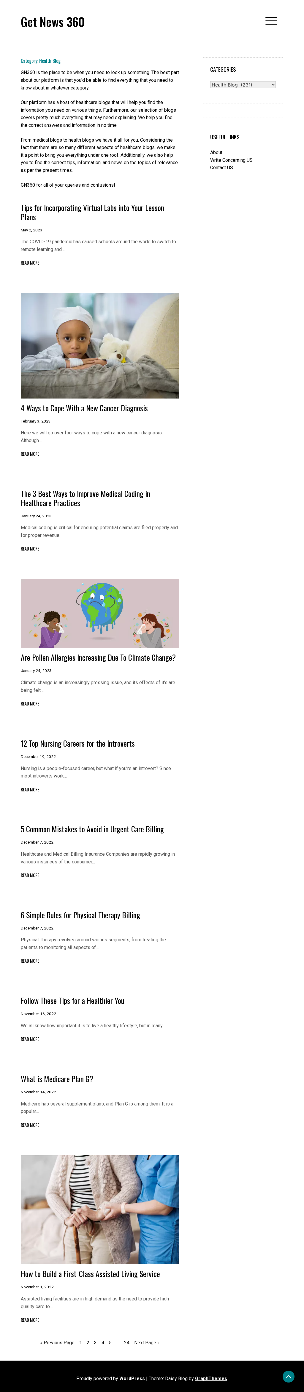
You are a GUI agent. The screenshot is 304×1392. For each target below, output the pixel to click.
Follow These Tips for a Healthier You (72, 1000)
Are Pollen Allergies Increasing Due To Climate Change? (98, 657)
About (216, 152)
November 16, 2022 (38, 1013)
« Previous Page (57, 1342)
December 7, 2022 (37, 842)
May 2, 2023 (31, 230)
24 (126, 1342)
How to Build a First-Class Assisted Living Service (90, 1273)
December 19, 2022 (38, 756)
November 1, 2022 (37, 1286)
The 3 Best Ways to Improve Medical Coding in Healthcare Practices (85, 498)
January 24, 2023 (36, 515)
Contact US (221, 167)
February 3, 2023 (36, 421)
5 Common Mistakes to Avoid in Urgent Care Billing (92, 828)
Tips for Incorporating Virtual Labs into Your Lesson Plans (92, 212)
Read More (30, 263)
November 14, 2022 (38, 1091)
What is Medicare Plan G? (57, 1078)
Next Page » (147, 1342)
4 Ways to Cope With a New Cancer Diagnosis (84, 407)
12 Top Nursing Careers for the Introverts (78, 743)
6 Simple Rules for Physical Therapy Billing (80, 914)
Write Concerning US (231, 160)
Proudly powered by (110, 1378)
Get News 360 (53, 22)
